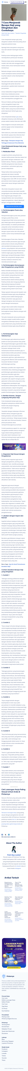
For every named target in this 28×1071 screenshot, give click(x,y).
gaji (17, 116)
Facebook (4, 1049)
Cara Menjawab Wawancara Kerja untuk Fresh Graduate (8, 914)
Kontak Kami (5, 1026)
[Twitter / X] (5, 834)
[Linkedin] (9, 834)
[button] (25, 2)
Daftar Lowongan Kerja (8, 1000)
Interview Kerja (18, 887)
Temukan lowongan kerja (8, 812)
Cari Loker (5, 998)
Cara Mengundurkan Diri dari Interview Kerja (19, 914)
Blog (3, 1039)
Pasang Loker (6, 1016)
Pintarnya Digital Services (9, 1018)
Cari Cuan (5, 1004)
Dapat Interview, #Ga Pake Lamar (14, 206)
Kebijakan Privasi (6, 1029)
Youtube (4, 1058)
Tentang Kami (6, 1024)
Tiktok (3, 1060)
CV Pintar (4, 1008)
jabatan (4, 248)
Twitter (4, 1055)
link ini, (14, 819)
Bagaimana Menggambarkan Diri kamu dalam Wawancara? (9, 885)
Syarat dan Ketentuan (8, 1031)
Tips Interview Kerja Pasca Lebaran (19, 898)
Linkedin (4, 1053)
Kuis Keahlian (5, 1010)
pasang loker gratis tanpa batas (11, 824)
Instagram (5, 1051)
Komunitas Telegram (8, 1041)
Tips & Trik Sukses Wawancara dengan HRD (19, 884)
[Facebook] (2, 834)
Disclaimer (5, 1033)
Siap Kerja (5, 1006)
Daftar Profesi (6, 1002)
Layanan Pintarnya (7, 1043)
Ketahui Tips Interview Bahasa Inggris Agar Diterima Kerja (9, 899)
